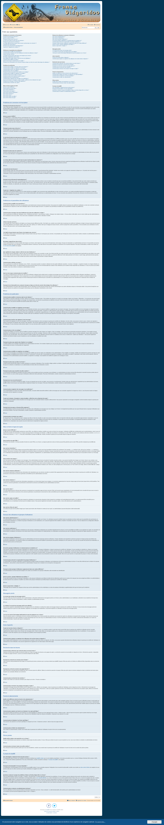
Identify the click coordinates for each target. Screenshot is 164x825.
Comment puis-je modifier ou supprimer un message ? (14, 68)
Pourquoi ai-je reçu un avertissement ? (11, 77)
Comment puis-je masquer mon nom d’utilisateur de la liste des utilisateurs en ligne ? (20, 52)
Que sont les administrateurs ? (59, 36)
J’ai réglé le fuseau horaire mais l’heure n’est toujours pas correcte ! (17, 55)
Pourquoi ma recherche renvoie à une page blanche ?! (64, 65)
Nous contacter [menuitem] (72, 800)
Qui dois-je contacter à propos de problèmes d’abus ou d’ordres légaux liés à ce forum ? (71, 90)
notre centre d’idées (85, 767)
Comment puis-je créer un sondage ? (11, 70)
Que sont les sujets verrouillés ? (10, 96)
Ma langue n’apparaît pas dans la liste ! (11, 56)
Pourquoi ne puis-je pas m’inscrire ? (10, 39)
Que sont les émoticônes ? (8, 89)
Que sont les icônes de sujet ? (9, 97)
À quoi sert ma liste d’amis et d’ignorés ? (61, 57)
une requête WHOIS (41, 778)
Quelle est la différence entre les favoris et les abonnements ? (65, 73)
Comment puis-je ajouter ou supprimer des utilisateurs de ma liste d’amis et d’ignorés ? (70, 58)
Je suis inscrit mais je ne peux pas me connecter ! (13, 40)
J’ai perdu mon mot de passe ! (9, 44)
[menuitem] (13, 25)
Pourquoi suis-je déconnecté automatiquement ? (13, 45)
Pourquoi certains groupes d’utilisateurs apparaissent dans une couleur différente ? (70, 43)
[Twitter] (54, 806)
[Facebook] (49, 806)
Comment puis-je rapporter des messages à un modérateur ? (16, 78)
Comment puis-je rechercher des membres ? (62, 67)
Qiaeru (58, 811)
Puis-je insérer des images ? (9, 91)
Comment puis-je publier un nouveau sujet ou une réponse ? (15, 66)
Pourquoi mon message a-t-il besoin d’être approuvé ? (14, 81)
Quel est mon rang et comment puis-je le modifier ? (13, 60)
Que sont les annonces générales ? (10, 92)
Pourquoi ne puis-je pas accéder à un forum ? (12, 74)
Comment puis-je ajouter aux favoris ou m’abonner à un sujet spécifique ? (68, 74)
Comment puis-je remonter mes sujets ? (11, 82)
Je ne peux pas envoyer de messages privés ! (62, 50)
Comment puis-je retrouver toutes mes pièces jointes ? (64, 82)
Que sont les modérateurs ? (58, 37)
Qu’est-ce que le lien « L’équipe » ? (60, 45)
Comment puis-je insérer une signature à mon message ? (15, 69)
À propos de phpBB (53, 759)
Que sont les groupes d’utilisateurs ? (60, 39)
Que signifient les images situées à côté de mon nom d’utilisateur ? (17, 58)
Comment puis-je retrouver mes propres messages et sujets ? (65, 68)
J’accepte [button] (154, 822)
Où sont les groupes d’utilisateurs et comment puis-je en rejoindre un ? (67, 40)
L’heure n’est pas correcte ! (9, 54)
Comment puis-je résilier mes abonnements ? (62, 77)
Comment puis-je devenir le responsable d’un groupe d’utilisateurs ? (66, 41)
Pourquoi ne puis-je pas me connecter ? (11, 41)
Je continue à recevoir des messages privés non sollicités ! (65, 51)
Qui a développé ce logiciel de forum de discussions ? (64, 87)
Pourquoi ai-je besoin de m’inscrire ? (10, 36)
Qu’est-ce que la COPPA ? (8, 37)
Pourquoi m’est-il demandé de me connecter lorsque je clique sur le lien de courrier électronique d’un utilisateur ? (26, 62)
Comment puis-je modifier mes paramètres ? (12, 51)
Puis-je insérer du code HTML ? (9, 88)
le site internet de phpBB (9, 245)
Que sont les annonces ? (8, 93)
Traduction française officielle (49, 811)
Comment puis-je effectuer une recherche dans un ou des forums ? (66, 63)
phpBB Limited (40, 758)
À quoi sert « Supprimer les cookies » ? (11, 47)
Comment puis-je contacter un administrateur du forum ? (64, 91)
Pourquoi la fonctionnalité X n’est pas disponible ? (63, 88)
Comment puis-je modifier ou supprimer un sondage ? (14, 73)
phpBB (47, 809)
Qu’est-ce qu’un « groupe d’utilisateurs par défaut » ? (63, 44)
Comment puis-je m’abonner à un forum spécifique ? (63, 75)
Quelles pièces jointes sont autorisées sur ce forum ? (64, 81)
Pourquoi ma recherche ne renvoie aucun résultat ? (63, 64)
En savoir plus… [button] (100, 822)
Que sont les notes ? (7, 94)
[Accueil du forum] (51, 12)
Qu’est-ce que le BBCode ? (9, 87)
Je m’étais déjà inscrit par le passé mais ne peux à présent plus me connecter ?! (19, 43)
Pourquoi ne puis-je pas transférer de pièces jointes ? (14, 75)
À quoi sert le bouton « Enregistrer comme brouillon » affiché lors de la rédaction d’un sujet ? (22, 79)
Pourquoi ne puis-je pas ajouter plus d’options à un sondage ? (16, 71)
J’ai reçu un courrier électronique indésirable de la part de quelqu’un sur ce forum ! (69, 52)
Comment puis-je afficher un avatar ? (11, 59)
